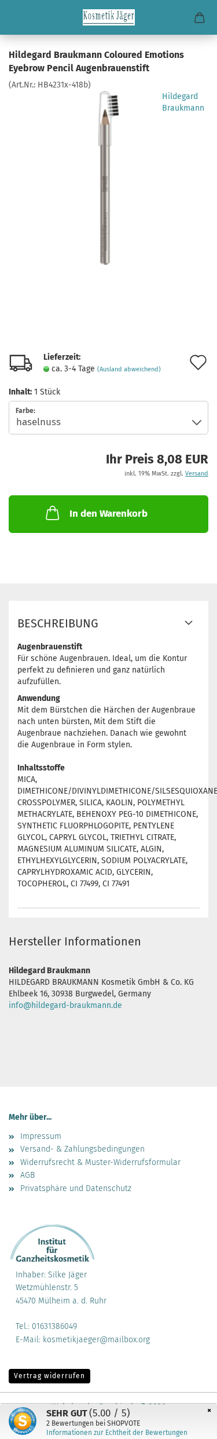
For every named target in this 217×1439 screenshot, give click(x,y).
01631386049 (54, 1326)
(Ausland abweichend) (129, 369)
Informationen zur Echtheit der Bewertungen (116, 1433)
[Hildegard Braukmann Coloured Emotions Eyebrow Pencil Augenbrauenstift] (108, 177)
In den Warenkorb (108, 513)
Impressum (40, 1136)
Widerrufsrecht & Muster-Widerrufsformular (100, 1162)
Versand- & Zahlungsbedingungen (82, 1149)
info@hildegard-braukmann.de (65, 1005)
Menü (17, 17)
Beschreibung (57, 623)
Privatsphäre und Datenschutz (75, 1188)
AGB (27, 1175)
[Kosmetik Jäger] (109, 17)
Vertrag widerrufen (49, 1376)
